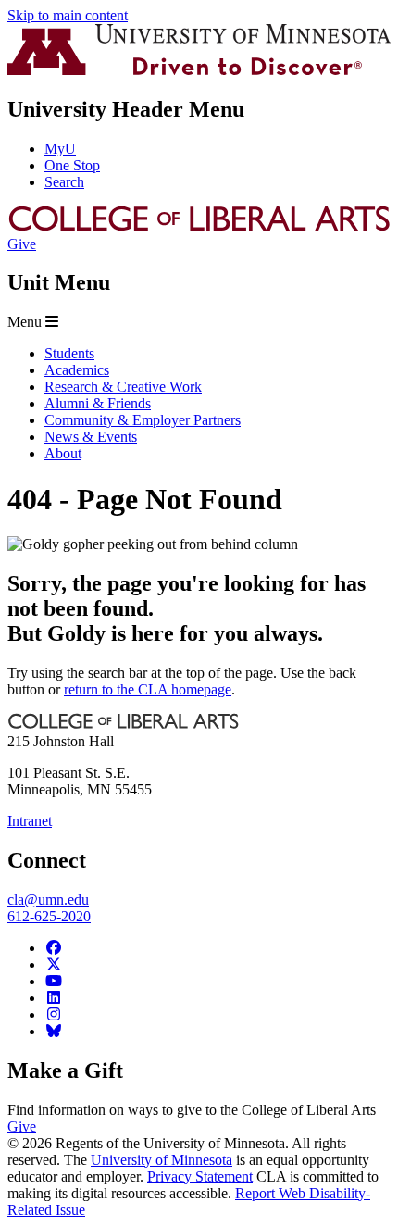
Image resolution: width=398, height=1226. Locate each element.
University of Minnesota (161, 1160)
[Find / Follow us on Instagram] (53, 1014)
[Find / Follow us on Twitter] (53, 964)
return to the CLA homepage (147, 689)
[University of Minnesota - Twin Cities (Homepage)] (199, 70)
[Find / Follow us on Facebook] (53, 948)
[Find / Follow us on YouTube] (53, 981)
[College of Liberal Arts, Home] (199, 227)
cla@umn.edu (48, 899)
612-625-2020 (49, 916)
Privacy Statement (200, 1176)
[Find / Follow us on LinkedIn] (53, 998)
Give (21, 244)
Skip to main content (67, 15)
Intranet (29, 821)
